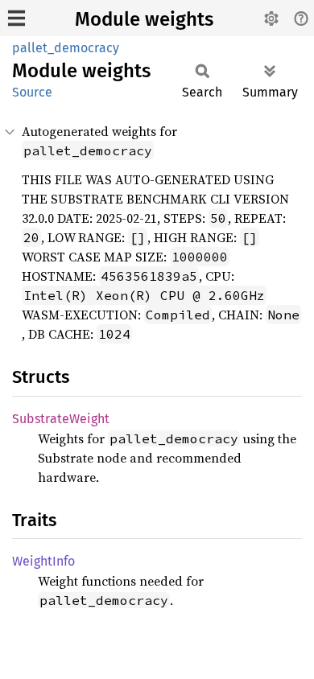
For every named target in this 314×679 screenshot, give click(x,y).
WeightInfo (43, 561)
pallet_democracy (65, 48)
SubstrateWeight (60, 418)
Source (32, 92)
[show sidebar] (16, 18)
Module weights (144, 19)
